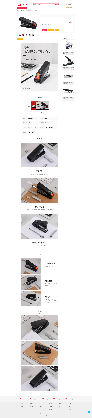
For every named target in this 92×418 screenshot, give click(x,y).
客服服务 (51, 411)
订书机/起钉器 (22, 10)
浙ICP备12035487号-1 (50, 413)
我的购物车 (69, 4)
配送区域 (31, 406)
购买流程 (22, 406)
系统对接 (70, 411)
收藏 (57, 30)
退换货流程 (50, 409)
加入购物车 (51, 30)
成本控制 (70, 409)
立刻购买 (44, 30)
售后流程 (51, 406)
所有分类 (18, 10)
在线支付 (41, 406)
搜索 (57, 4)
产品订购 (70, 406)
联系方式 (60, 406)
